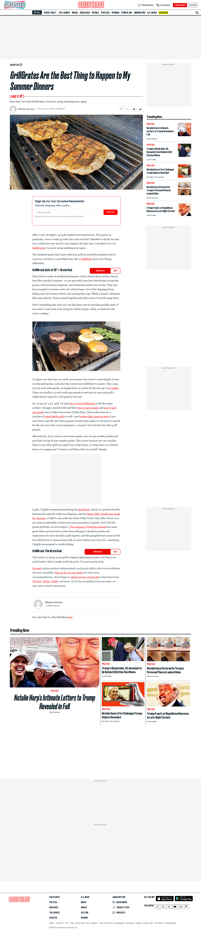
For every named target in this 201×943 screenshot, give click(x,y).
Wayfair (36, 581)
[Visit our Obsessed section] (24, 5)
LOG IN (193, 5)
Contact (60, 923)
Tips (67, 923)
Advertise (80, 923)
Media (75, 12)
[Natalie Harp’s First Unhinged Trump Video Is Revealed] (184, 177)
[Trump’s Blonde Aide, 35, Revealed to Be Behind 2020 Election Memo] (184, 156)
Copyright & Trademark (165, 923)
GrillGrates (38, 247)
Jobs (72, 923)
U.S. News (152, 12)
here (70, 617)
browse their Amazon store (94, 416)
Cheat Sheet (50, 12)
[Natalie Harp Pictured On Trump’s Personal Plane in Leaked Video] (184, 194)
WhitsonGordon (53, 606)
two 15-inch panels (88, 407)
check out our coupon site (84, 577)
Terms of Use (66, 216)
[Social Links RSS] (180, 907)
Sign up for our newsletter (69, 572)
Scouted (163, 12)
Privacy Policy (79, 216)
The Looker (64, 12)
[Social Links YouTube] (174, 907)
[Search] (197, 12)
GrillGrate (86, 258)
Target (46, 581)
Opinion (115, 12)
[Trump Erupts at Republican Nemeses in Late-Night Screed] (184, 215)
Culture (85, 912)
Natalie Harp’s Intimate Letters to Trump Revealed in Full (54, 702)
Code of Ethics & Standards (111, 923)
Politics (105, 12)
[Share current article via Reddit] (140, 109)
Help (88, 923)
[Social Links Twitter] (163, 907)
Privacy (94, 923)
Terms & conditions (144, 923)
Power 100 (126, 12)
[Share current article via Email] (134, 109)
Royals (95, 12)
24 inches (113, 388)
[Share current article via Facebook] (121, 109)
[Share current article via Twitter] (127, 109)
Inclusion (130, 923)
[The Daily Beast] (91, 5)
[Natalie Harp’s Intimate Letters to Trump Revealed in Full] (184, 135)
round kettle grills (54, 416)
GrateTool (83, 509)
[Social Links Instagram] (169, 907)
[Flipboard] (186, 907)
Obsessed (85, 12)
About (52, 923)
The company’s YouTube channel (88, 526)
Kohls (54, 581)
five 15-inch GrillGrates (82, 403)
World (84, 907)
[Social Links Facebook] (157, 907)
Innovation (139, 12)
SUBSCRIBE (180, 5)
